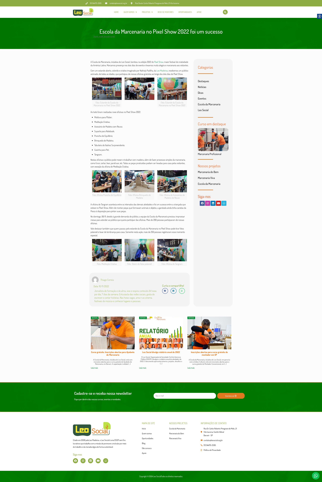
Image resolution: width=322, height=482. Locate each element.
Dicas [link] (200, 92)
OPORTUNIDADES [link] (185, 12)
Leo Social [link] (203, 110)
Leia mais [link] (94, 368)
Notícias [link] (202, 87)
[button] (165, 291)
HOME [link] (116, 12)
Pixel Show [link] (158, 62)
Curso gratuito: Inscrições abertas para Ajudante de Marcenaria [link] (112, 353)
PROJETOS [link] (146, 12)
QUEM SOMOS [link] (129, 12)
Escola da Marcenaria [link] (209, 104)
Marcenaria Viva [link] (206, 177)
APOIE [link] (199, 12)
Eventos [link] (202, 98)
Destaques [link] (203, 81)
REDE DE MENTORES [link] (165, 12)
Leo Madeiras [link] (162, 70)
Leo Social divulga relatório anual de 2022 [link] (161, 352)
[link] (83, 12)
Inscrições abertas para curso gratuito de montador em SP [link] (209, 353)
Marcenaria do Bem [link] (208, 172)
